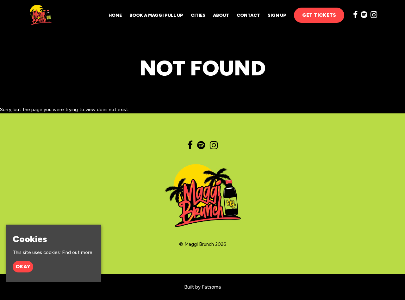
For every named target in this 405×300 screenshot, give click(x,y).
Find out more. (77, 253)
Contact (248, 15)
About (221, 15)
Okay (23, 267)
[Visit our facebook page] (355, 16)
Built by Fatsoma (202, 287)
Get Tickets (319, 15)
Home (115, 15)
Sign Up (277, 15)
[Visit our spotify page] (364, 16)
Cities (198, 15)
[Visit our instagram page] (374, 16)
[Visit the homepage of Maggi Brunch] (39, 15)
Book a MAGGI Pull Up (156, 15)
